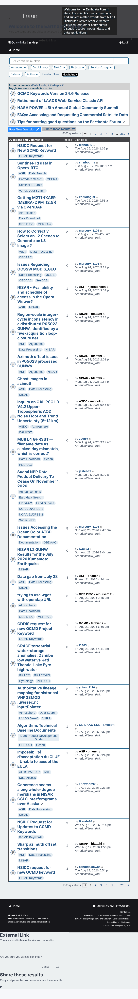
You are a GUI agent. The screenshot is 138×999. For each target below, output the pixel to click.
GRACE (24, 675)
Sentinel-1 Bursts (30, 185)
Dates (14, 74)
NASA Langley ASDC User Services (34, 918)
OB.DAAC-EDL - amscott (96, 724)
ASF (22, 173)
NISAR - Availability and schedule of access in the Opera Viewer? (35, 294)
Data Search (37, 173)
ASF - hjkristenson (92, 287)
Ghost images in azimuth (32, 381)
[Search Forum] (126, 59)
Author (31, 74)
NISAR (33, 307)
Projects (76, 67)
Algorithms (36, 343)
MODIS (50, 275)
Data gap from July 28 (37, 576)
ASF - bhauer (88, 576)
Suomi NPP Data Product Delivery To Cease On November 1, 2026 (38, 479)
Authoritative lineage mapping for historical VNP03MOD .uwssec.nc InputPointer (37, 697)
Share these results (57, 129)
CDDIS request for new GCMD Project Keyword (34, 629)
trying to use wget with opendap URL (34, 597)
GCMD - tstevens (91, 623)
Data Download (29, 218)
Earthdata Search (31, 179)
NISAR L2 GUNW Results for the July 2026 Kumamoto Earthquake (35, 556)
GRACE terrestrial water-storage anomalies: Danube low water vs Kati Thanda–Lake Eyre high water (35, 658)
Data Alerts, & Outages (46, 85)
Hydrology (26, 681)
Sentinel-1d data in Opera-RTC (35, 165)
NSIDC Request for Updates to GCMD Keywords (34, 827)
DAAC (58, 67)
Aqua (22, 251)
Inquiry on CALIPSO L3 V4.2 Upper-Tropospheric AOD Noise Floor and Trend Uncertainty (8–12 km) (38, 411)
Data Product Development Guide (38, 737)
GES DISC (26, 224)
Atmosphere (40, 426)
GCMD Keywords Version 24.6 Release (53, 93)
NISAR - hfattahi (90, 313)
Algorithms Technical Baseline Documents (37, 728)
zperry (83, 438)
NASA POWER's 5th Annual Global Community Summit (67, 107)
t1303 (83, 645)
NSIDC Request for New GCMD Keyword (36, 148)
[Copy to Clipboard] (1, 987)
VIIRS (46, 718)
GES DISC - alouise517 (95, 594)
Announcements (30, 491)
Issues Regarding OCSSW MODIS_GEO (36, 266)
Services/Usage (100, 67)
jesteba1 (85, 471)
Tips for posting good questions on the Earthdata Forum (69, 121)
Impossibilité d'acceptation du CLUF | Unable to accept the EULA (38, 759)
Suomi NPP (27, 520)
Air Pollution (27, 213)
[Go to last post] (94, 145)
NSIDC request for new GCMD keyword (36, 870)
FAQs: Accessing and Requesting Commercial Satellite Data (72, 114)
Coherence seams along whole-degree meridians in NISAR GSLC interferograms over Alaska (37, 794)
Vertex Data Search (32, 190)
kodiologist (87, 197)
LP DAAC (25, 503)
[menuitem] (94, 906)
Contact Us (125, 912)
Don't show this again (19, 42)
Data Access (27, 777)
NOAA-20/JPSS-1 (31, 508)
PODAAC (25, 464)
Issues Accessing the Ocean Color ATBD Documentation (37, 532)
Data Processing (41, 251)
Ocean (48, 459)
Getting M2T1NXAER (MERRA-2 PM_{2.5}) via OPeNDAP (36, 202)
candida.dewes (89, 867)
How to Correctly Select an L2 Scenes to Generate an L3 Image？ (38, 238)
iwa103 (84, 549)
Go (57, 966)
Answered (17, 67)
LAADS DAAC (28, 718)
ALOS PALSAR (29, 772)
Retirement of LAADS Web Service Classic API (60, 100)
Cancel (46, 966)
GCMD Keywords (30, 156)
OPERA (52, 179)
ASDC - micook (90, 401)
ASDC (23, 426)
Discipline (39, 67)
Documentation (29, 542)
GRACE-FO (42, 675)
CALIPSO (25, 432)
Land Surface (45, 503)
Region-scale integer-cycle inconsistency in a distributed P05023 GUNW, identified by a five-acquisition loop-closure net (38, 326)
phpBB (96, 915)
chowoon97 (87, 784)
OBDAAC (25, 257)
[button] (84, 134)
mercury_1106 (89, 230)
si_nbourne (87, 162)
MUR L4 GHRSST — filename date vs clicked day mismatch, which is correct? (38, 446)
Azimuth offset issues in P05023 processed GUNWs (38, 361)
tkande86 (85, 145)
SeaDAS (42, 280)
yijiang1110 (87, 687)
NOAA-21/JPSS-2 (31, 514)
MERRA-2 (44, 224)
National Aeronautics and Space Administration (29, 922)
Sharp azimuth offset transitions (37, 846)
